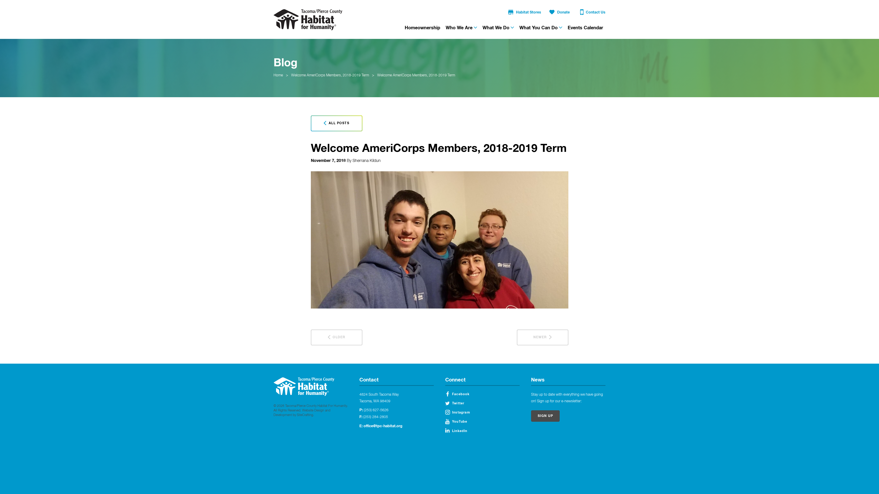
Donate (563, 12)
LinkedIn (459, 431)
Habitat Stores (528, 12)
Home (278, 75)
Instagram (461, 412)
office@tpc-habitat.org (383, 426)
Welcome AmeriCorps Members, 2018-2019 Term (330, 75)
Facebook (461, 394)
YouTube (459, 421)
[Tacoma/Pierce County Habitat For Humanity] (308, 19)
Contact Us (595, 12)
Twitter (458, 403)
